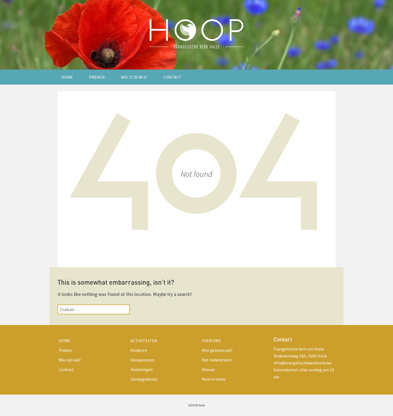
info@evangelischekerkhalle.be (302, 362)
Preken (97, 77)
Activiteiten (143, 340)
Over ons (211, 340)
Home (67, 77)
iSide (201, 405)
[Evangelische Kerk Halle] (196, 35)
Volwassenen (142, 359)
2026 (191, 405)
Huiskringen (141, 369)
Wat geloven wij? (217, 350)
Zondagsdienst (144, 379)
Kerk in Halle (213, 379)
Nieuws (208, 369)
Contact (172, 77)
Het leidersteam (217, 359)
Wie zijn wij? (134, 77)
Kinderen (138, 350)
